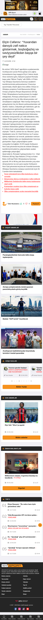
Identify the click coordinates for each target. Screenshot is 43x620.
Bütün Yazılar (21, 387)
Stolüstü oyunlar (6, 585)
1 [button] (14, 381)
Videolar (25, 582)
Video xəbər (39, 618)
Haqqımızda (26, 591)
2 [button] (16, 381)
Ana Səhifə (23, 34)
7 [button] (28, 381)
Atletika (25, 576)
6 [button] (26, 381)
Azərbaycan (31, 34)
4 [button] (21, 381)
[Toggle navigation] (40, 18)
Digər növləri (27, 579)
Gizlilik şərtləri (27, 588)
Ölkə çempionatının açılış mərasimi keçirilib (21, 191)
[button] (31, 381)
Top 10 (25, 585)
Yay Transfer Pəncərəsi (11, 25)
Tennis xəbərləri (6, 591)
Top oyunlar (5, 579)
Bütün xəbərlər (21, 437)
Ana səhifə (4, 618)
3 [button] (19, 381)
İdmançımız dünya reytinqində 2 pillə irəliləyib (22, 179)
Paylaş (35, 204)
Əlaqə (25, 594)
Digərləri (21, 488)
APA (12, 69)
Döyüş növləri (6, 582)
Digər (3, 594)
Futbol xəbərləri (6, 588)
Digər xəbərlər (30, 618)
